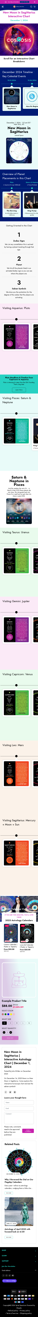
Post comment (28, 1130)
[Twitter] (10, 1092)
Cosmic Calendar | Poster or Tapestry (10, 946)
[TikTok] (9, 1275)
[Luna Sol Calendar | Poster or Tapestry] (27, 933)
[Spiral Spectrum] (19, 7)
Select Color (7, 1010)
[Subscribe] (35, 1270)
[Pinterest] (14, 1092)
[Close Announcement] (34, 1)
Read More (8, 1193)
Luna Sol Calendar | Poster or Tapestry (27, 946)
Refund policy (13, 1310)
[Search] (31, 6)
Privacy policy (25, 1310)
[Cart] (34, 6)
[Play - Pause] (19, 39)
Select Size (6, 1019)
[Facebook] (5, 1092)
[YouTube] (12, 1275)
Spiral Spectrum (20, 1305)
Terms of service (12, 1313)
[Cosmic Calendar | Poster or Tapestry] (11, 933)
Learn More (19, 390)
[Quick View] (11, 940)
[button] (3, 7)
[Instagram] (6, 1275)
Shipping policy (26, 1313)
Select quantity (9, 1028)
